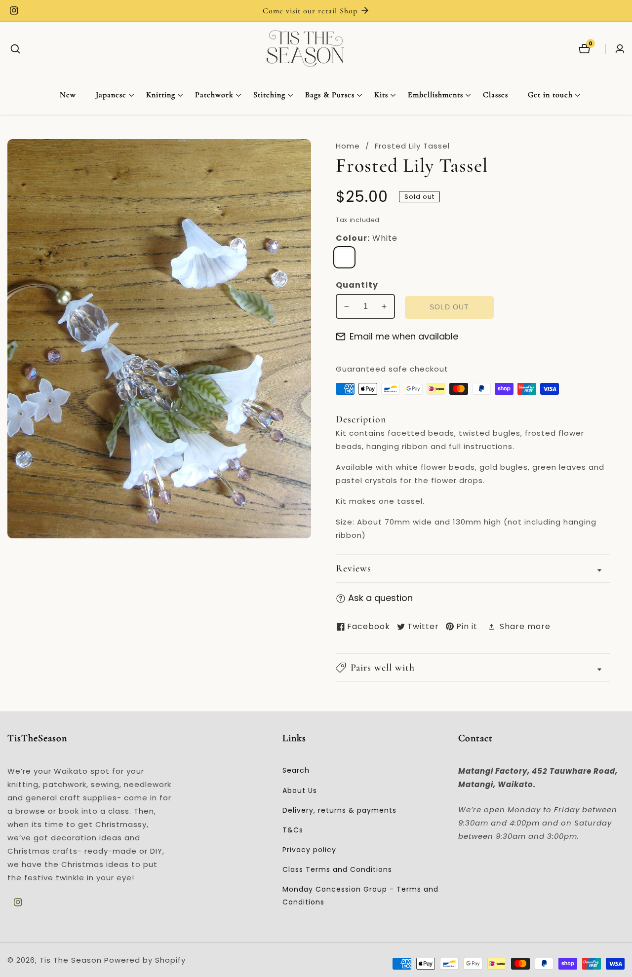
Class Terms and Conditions (337, 869)
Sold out (449, 307)
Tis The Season (71, 960)
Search (296, 770)
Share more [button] (525, 626)
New (68, 95)
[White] (344, 257)
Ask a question (380, 598)
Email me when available (404, 336)
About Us (299, 790)
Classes (495, 95)
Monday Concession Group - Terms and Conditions (360, 895)
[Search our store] (15, 48)
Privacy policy (309, 850)
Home (348, 146)
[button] (111, 95)
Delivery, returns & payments (339, 810)
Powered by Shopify (145, 960)
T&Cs (292, 830)
